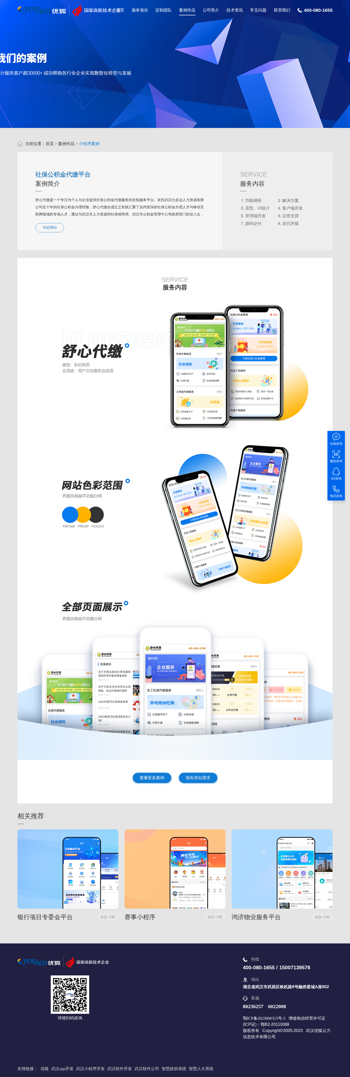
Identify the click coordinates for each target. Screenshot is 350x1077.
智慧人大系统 (201, 1069)
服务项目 (140, 10)
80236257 (253, 1006)
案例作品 (187, 10)
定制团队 (163, 10)
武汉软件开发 (119, 1069)
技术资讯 (235, 10)
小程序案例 (89, 144)
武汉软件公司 (147, 1069)
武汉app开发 (62, 1069)
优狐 (44, 1069)
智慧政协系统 (174, 1069)
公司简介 (211, 10)
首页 (120, 10)
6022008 (277, 1006)
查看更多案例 (152, 778)
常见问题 (258, 10)
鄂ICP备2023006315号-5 (264, 1018)
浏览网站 (50, 228)
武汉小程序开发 (90, 1069)
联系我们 (282, 10)
